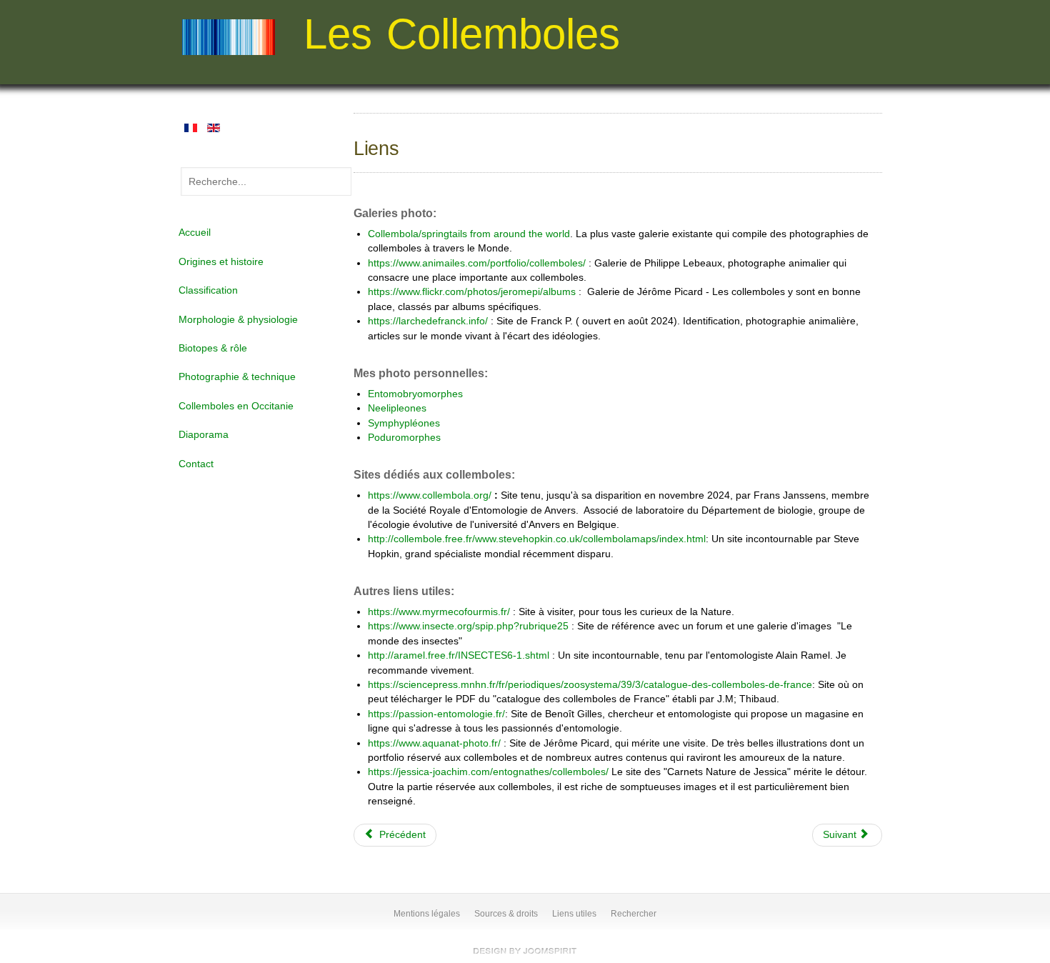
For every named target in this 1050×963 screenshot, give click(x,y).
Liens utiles (574, 914)
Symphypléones (404, 423)
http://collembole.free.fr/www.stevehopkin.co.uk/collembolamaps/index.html (537, 539)
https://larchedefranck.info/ (428, 321)
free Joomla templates (525, 951)
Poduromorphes (404, 437)
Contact (196, 464)
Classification (208, 290)
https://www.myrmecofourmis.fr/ (439, 612)
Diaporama (204, 434)
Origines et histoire (221, 261)
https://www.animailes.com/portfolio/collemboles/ (477, 263)
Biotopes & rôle (213, 348)
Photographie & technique (237, 376)
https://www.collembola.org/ (429, 495)
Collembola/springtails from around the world (469, 234)
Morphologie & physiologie (238, 319)
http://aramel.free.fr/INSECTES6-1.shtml (460, 655)
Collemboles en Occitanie (236, 406)
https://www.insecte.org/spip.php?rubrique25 (469, 626)
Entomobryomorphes (417, 394)
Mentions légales (427, 914)
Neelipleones (397, 408)
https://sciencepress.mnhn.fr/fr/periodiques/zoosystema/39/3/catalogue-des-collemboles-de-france (590, 684)
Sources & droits (506, 914)
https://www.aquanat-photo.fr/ (434, 743)
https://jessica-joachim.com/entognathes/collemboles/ (488, 772)
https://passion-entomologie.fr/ (436, 714)
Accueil (195, 232)
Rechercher (633, 914)
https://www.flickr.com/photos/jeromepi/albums (473, 291)
